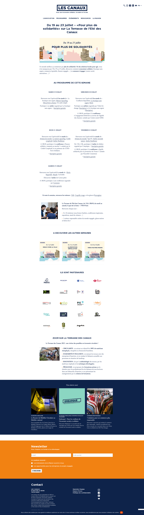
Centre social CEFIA (97, 118)
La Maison (97, 18)
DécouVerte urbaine (49, 103)
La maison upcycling (59, 139)
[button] (140, 5)
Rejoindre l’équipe (79, 489)
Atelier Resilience (58, 141)
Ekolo (91, 103)
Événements (74, 18)
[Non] (142, 512)
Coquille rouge (80, 195)
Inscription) (83, 108)
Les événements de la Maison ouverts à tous (49, 463)
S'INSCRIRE (36, 471)
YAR (72, 195)
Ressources (86, 18)
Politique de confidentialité (82, 493)
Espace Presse (77, 491)
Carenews (56, 183)
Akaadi (55, 175)
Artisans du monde (46, 139)
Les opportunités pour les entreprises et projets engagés (53, 466)
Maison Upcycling (62, 101)
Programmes (61, 18)
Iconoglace (98, 195)
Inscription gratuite (60, 108)
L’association (48, 18)
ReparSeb (49, 175)
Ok (121, 512)
